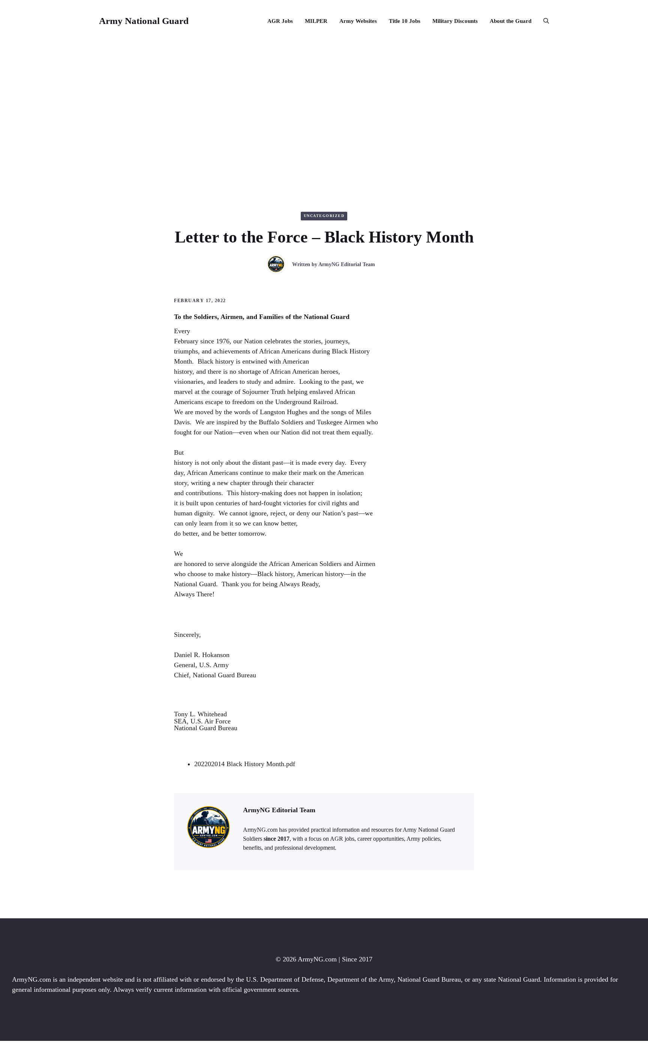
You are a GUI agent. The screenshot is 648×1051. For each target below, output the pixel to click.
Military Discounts (455, 21)
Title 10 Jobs (404, 21)
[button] (543, 21)
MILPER (316, 21)
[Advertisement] (324, 98)
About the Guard (510, 21)
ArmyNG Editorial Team (346, 264)
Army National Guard (144, 21)
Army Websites (358, 21)
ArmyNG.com (317, 959)
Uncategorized (324, 216)
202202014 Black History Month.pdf (244, 764)
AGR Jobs (280, 21)
